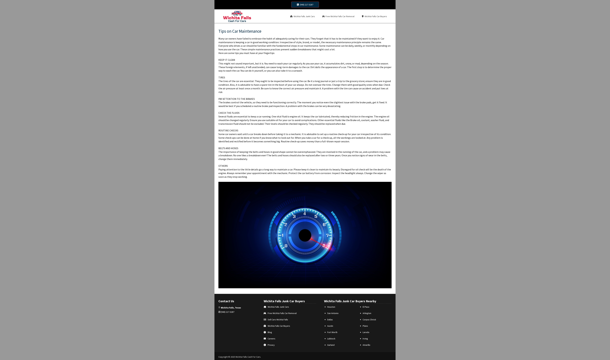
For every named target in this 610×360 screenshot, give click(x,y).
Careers (271, 338)
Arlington (367, 313)
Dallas (330, 319)
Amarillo (366, 344)
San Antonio (333, 313)
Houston (331, 306)
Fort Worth (332, 332)
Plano (365, 325)
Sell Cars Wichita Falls (278, 319)
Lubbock (331, 338)
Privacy (271, 344)
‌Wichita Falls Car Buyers (279, 325)
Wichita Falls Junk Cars (278, 306)
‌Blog (270, 332)
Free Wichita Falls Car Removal (282, 313)
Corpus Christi (369, 319)
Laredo (366, 332)
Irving (365, 338)
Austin (330, 325)
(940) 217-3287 (306, 4)
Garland (331, 344)
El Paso (366, 306)
